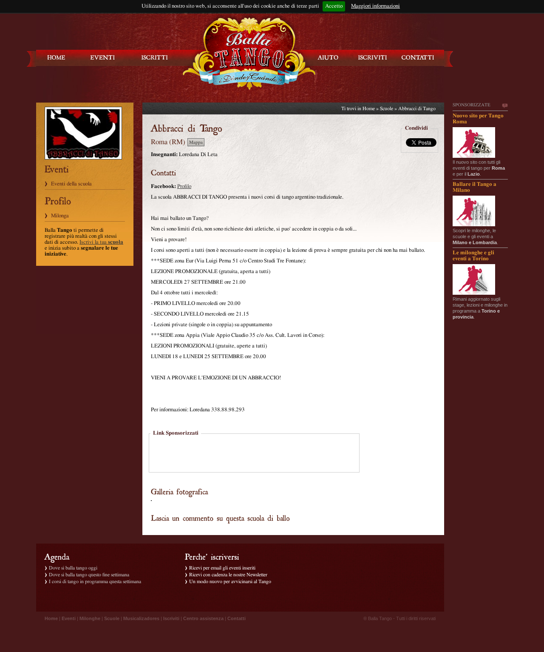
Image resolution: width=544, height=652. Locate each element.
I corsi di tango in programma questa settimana (95, 581)
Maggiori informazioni (375, 6)
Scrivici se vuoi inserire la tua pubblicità (504, 105)
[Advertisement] (254, 454)
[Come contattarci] (418, 57)
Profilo (184, 186)
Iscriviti (171, 618)
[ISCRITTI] (155, 57)
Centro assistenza (203, 618)
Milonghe (89, 618)
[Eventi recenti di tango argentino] (56, 57)
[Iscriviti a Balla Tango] (372, 57)
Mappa (196, 142)
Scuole (386, 108)
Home (369, 108)
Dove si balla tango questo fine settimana (89, 574)
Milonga (60, 216)
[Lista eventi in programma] (103, 57)
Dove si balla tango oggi (73, 567)
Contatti (236, 618)
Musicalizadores (141, 618)
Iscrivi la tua (101, 242)
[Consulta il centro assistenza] (328, 57)
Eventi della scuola (71, 184)
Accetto (334, 6)
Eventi (69, 618)
